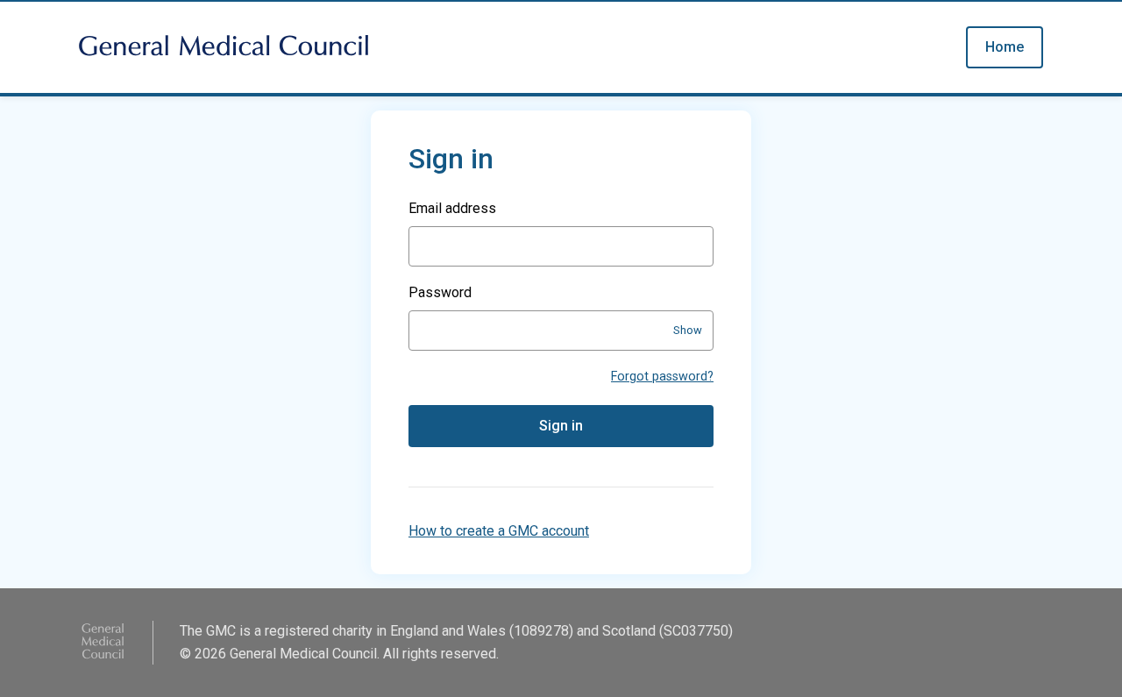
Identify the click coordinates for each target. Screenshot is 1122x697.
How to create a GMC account (498, 531)
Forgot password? (662, 376)
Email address (452, 208)
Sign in (561, 425)
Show (687, 330)
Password (440, 292)
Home (1004, 47)
